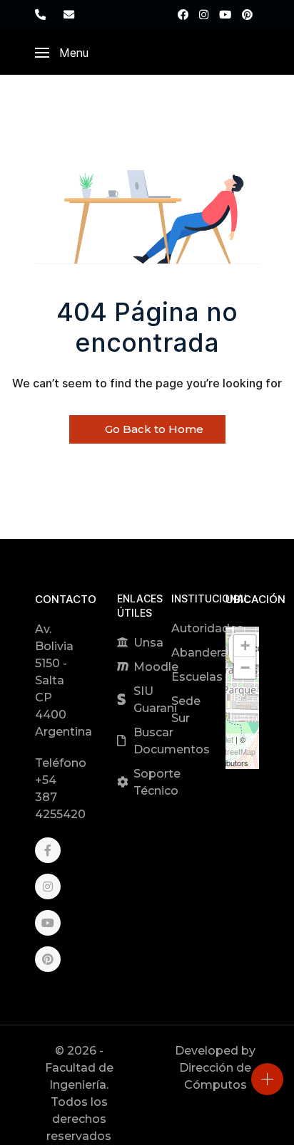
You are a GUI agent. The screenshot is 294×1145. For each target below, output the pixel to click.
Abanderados (210, 652)
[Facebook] (183, 14)
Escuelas (197, 677)
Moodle (155, 667)
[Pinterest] (247, 14)
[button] (61, 53)
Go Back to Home (152, 429)
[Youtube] (225, 14)
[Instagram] (203, 14)
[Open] (267, 1079)
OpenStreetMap (228, 751)
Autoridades (207, 628)
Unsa (148, 642)
